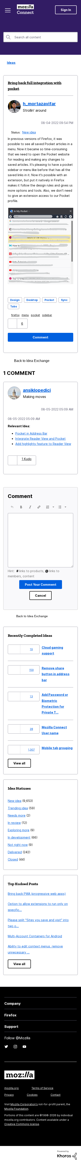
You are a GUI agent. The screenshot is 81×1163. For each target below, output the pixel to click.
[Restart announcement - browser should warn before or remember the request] (58, 360)
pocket (36, 314)
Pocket (49, 299)
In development (19, 836)
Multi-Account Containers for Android (35, 935)
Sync (64, 299)
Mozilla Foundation (16, 1108)
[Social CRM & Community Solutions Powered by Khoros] (67, 1154)
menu (26, 314)
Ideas (10, 62)
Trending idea (18, 807)
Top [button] (6, 1152)
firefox (16, 314)
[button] (13, 323)
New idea (29, 132)
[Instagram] (15, 1046)
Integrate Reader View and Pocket (40, 438)
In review (14, 822)
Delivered (15, 851)
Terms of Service (42, 1087)
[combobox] (40, 37)
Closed (13, 858)
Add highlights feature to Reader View (43, 443)
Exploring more (18, 829)
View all (19, 762)
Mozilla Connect (26, 9)
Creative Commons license (21, 1123)
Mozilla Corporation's (24, 1103)
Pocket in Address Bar (31, 432)
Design (15, 299)
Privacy (9, 1094)
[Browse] (8, 10)
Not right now (18, 844)
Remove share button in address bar (56, 673)
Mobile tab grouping (57, 747)
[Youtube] (24, 1046)
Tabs (13, 306)
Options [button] (75, 62)
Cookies (32, 1094)
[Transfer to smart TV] (66, 360)
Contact (55, 1094)
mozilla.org (11, 1087)
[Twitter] (6, 1046)
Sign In (66, 10)
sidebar (48, 314)
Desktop (32, 299)
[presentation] (12, 506)
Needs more (16, 814)
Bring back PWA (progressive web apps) (37, 893)
